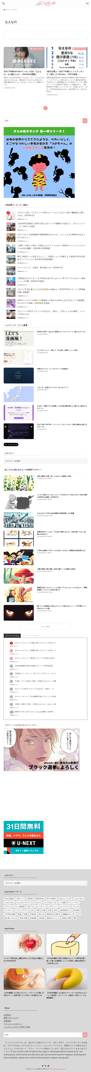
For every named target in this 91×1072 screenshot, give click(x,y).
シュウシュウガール (58, 1069)
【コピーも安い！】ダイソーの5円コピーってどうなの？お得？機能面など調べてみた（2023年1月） (51, 214)
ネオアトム (31, 906)
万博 (37, 910)
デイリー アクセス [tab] (12, 636)
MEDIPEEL (40, 899)
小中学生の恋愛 (10, 914)
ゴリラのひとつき (50, 902)
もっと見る (45, 626)
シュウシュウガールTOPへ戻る (17, 1027)
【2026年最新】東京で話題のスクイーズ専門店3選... (34, 666)
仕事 (43, 910)
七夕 (31, 910)
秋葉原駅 (33, 918)
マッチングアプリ (21, 910)
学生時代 (77, 910)
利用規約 (7, 1021)
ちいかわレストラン (24, 902)
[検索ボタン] (3, 3)
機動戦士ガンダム (69, 914)
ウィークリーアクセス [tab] (30, 636)
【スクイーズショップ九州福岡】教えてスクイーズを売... (35, 696)
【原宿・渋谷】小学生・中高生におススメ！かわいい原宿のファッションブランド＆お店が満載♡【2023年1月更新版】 (51, 247)
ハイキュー (42, 906)
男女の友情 (23, 918)
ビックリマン (65, 906)
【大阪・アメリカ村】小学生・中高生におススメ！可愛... (35, 681)
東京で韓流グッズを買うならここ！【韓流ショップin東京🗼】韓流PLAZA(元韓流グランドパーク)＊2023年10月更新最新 (51, 257)
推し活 (41, 914)
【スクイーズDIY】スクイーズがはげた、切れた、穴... (34, 689)
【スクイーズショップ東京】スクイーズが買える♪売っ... (35, 658)
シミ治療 (62, 902)
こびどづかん (9, 902)
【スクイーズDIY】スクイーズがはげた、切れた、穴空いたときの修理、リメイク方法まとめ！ (51, 312)
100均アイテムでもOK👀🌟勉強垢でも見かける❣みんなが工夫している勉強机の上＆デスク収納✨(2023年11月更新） (50, 301)
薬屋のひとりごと (53, 918)
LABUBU (30, 899)
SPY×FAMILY (51, 899)
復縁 (19, 914)
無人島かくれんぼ (11, 918)
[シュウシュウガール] (45, 3)
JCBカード (20, 899)
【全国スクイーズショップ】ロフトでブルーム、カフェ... (35, 673)
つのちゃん (37, 902)
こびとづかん (78, 899)
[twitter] (43, 1066)
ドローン (8, 906)
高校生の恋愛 (66, 918)
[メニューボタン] (87, 3)
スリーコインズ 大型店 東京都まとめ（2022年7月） (40, 268)
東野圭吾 (50, 914)
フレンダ (76, 906)
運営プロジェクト (11, 1018)
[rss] (45, 1066)
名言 (55, 910)
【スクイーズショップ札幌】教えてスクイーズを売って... (35, 650)
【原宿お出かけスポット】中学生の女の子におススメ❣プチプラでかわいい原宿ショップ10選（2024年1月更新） (51, 279)
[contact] (48, 1066)
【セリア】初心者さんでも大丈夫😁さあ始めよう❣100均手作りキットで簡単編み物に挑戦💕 (51, 290)
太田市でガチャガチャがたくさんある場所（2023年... (34, 712)
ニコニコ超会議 (19, 906)
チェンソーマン (73, 902)
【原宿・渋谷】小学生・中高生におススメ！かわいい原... (35, 704)
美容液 (41, 918)
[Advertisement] (45, 796)
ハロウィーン (53, 906)
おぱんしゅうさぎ (65, 899)
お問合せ (7, 1015)
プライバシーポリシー (13, 1024)
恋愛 (25, 914)
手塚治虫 (33, 914)
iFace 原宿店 (9, 899)
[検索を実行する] (85, 120)
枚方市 (58, 914)
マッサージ (8, 910)
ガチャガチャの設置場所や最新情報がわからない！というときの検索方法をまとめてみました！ (51, 236)
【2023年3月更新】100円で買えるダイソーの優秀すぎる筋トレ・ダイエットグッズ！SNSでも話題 (51, 225)
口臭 (49, 910)
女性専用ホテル (65, 910)
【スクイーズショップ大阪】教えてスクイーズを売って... (35, 643)
